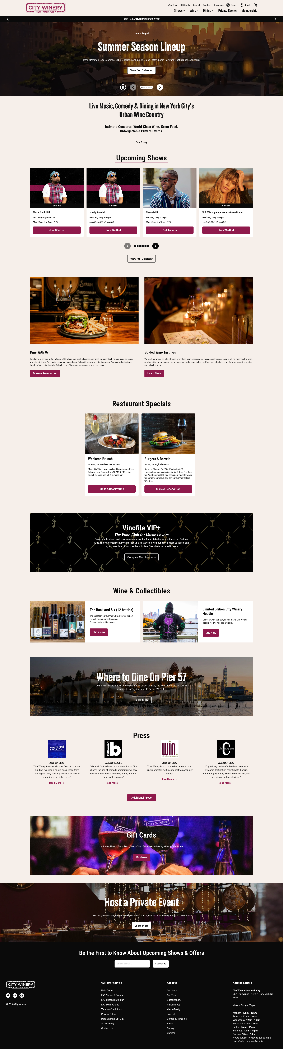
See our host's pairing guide (102, 622)
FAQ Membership (110, 1004)
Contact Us (107, 1028)
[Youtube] (21, 995)
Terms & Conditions (111, 1009)
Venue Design (174, 1009)
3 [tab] (146, 87)
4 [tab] (149, 87)
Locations (218, 5)
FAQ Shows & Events (112, 995)
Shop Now (99, 632)
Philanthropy (173, 1004)
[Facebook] (8, 995)
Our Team (172, 995)
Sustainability (174, 1000)
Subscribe (160, 963)
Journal (196, 5)
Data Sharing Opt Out (112, 1018)
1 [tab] (142, 87)
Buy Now (211, 632)
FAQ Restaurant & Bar (112, 1000)
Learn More (154, 373)
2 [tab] (144, 87)
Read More (55, 782)
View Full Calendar (141, 70)
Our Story (207, 5)
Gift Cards (185, 5)
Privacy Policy (108, 1014)
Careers (171, 1033)
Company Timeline (177, 1018)
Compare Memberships (141, 557)
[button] (179, 11)
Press (170, 1023)
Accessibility (107, 1023)
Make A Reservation (45, 373)
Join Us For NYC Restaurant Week (141, 19)
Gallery (170, 1028)
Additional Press (141, 797)
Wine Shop (172, 5)
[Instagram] (15, 995)
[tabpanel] (141, 59)
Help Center (107, 990)
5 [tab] (151, 87)
